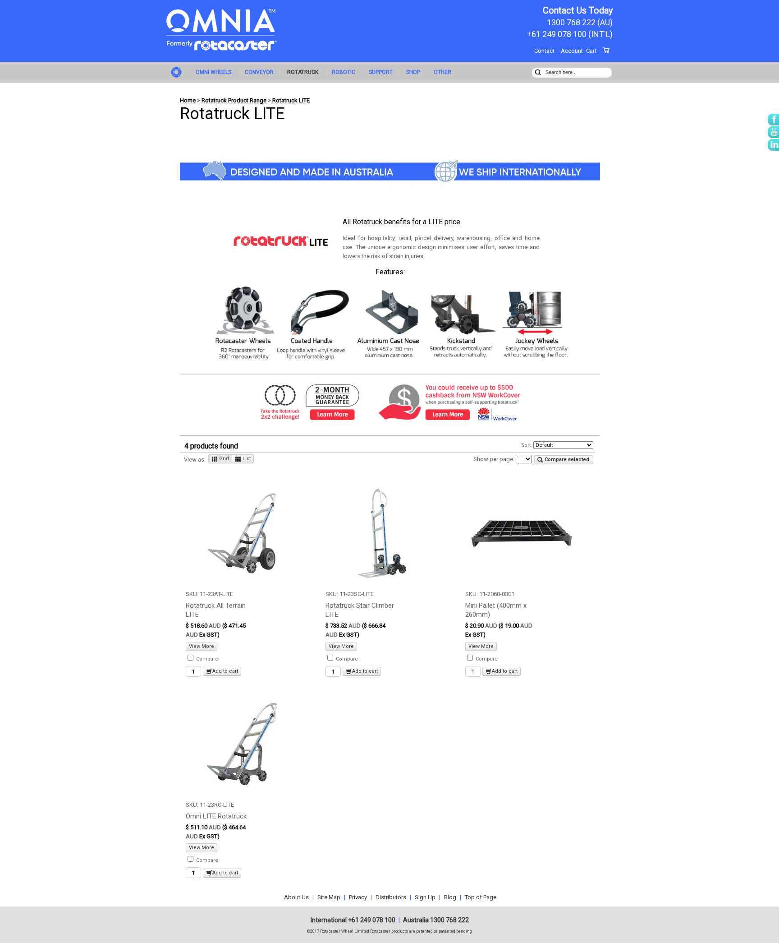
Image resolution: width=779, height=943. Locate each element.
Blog (450, 897)
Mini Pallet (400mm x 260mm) (496, 610)
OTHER (442, 72)
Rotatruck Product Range (235, 100)
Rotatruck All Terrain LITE (216, 610)
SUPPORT (381, 72)
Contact (544, 50)
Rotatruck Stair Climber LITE (359, 610)
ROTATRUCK (302, 72)
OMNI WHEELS (213, 72)
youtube (773, 132)
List (246, 459)
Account (572, 50)
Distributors (391, 897)
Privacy (358, 897)
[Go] (538, 71)
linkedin (773, 145)
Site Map (328, 897)
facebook (773, 119)
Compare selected (566, 459)
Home (177, 71)
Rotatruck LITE (291, 100)
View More (201, 646)
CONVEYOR (259, 72)
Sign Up (425, 897)
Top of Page (480, 897)
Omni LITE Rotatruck (216, 816)
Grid (223, 459)
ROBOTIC (343, 72)
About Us (296, 897)
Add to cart (225, 671)
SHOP (413, 72)
